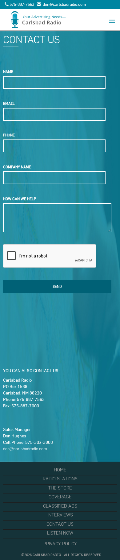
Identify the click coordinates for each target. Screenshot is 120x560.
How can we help (19, 198)
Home (60, 470)
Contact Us (60, 524)
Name (8, 71)
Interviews (60, 515)
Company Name (17, 167)
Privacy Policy (60, 544)
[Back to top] (103, 543)
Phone (9, 135)
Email (9, 103)
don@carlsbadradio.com (25, 448)
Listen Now (60, 533)
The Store (60, 488)
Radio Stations (60, 479)
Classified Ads (60, 506)
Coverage (60, 497)
